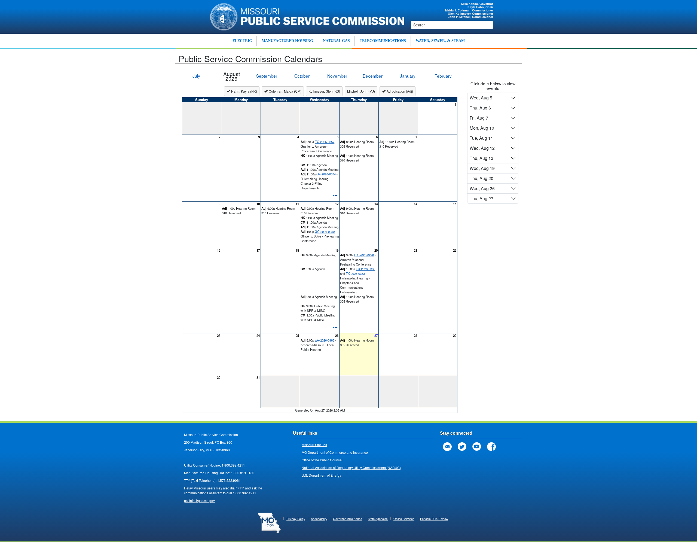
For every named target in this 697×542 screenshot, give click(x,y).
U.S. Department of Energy (321, 475)
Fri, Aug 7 (479, 118)
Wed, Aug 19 (482, 168)
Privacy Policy (295, 518)
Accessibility (319, 518)
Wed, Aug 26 (482, 188)
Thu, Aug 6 (480, 108)
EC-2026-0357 (324, 141)
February (443, 76)
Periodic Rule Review (434, 518)
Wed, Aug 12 (482, 148)
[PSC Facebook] (491, 446)
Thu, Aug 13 (481, 158)
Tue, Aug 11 (481, 138)
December (373, 76)
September (266, 76)
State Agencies (378, 518)
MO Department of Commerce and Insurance (335, 452)
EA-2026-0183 (324, 340)
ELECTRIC (242, 41)
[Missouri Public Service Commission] (304, 16)
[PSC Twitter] (462, 446)
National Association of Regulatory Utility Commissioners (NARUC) (351, 467)
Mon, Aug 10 (482, 128)
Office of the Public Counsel (322, 460)
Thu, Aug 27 (481, 198)
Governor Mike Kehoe (347, 518)
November (337, 76)
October (302, 76)
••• (335, 195)
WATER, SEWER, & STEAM (440, 41)
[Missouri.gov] (269, 522)
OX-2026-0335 (365, 269)
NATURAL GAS (336, 41)
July (196, 76)
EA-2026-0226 (364, 255)
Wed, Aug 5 (481, 98)
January (407, 76)
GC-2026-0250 (325, 231)
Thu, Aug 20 (481, 178)
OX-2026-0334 (326, 174)
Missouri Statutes (314, 444)
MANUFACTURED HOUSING (287, 41)
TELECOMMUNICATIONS (383, 41)
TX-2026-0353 (355, 273)
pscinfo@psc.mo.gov (199, 500)
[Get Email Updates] (447, 446)
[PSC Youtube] (476, 446)
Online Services (403, 518)
